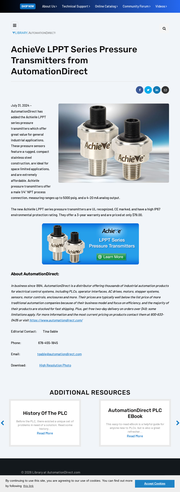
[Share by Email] (165, 90)
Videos (160, 6)
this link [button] (28, 486)
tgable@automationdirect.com (59, 354)
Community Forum (136, 6)
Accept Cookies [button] (154, 483)
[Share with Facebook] (139, 90)
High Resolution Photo (55, 365)
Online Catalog (106, 6)
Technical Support (75, 6)
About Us (49, 6)
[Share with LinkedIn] (156, 90)
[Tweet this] (148, 90)
